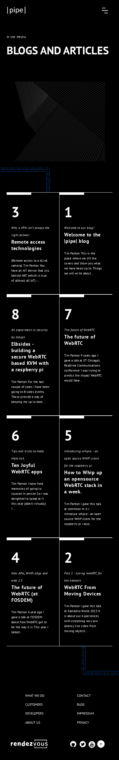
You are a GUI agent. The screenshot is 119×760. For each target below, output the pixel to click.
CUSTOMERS (34, 704)
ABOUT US (32, 722)
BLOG (80, 704)
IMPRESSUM (85, 713)
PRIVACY (83, 722)
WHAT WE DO (34, 695)
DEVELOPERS (34, 713)
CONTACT (84, 695)
